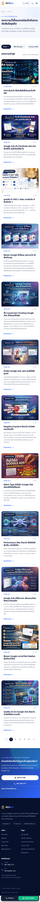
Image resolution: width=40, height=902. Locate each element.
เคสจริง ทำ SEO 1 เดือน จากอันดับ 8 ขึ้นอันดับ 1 (19, 200)
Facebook (5, 824)
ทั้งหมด (6, 47)
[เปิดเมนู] (37, 3)
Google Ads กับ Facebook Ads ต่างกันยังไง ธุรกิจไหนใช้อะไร (20, 147)
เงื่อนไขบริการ (25, 853)
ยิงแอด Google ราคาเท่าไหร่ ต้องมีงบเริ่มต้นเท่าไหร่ (19, 657)
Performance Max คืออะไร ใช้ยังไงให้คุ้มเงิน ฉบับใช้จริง (19, 544)
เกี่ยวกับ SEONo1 (26, 838)
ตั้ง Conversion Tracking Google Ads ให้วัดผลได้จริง (19, 314)
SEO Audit (4, 845)
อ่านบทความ (7, 109)
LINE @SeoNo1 (28, 824)
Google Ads (5, 842)
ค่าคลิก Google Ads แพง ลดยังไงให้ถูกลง (19, 372)
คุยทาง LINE (21, 777)
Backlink (3, 838)
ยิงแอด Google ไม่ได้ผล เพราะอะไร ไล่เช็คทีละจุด (20, 256)
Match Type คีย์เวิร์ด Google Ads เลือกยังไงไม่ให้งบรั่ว (18, 486)
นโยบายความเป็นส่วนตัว (28, 849)
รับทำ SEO (4, 835)
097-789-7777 (21, 783)
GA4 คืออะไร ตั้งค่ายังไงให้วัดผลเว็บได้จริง (19, 92)
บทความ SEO (25, 845)
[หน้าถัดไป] (34, 739)
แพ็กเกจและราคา (6, 849)
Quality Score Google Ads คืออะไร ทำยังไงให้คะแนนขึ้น (19, 713)
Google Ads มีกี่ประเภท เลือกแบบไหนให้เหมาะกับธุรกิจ (20, 599)
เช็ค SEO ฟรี (24, 835)
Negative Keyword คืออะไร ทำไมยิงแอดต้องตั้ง (19, 428)
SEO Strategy (19, 47)
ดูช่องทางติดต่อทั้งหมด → (9, 788)
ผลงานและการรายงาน (27, 842)
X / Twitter (16, 824)
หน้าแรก (3, 12)
